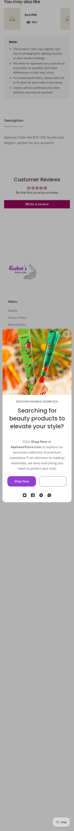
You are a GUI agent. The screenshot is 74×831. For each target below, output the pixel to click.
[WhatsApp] (49, 495)
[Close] (66, 334)
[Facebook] (33, 495)
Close (53, 481)
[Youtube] (41, 495)
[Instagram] (25, 495)
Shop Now (21, 481)
